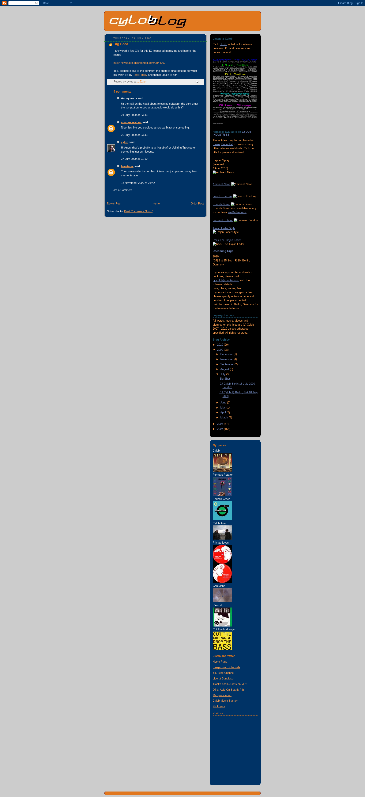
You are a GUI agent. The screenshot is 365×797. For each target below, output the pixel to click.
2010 (220, 344)
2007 (220, 429)
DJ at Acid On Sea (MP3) (228, 689)
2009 (220, 349)
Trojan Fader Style (224, 228)
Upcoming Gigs (223, 251)
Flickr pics (219, 706)
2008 (220, 423)
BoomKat (227, 144)
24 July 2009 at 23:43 (134, 115)
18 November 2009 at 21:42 (138, 182)
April (223, 412)
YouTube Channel (223, 672)
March (224, 417)
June (223, 402)
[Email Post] (197, 81)
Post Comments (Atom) (138, 211)
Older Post (197, 203)
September (227, 364)
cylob (124, 142)
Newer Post (114, 203)
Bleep (216, 144)
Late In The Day (222, 196)
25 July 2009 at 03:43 (134, 135)
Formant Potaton (223, 220)
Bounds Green (221, 204)
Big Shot (224, 378)
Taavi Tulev (140, 74)
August (225, 369)
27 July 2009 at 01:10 (134, 158)
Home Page (220, 661)
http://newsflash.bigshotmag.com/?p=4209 (139, 62)
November (227, 359)
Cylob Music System (225, 700)
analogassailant (131, 122)
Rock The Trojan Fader (227, 240)
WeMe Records (237, 212)
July (223, 374)
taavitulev (127, 166)
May (223, 407)
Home (156, 203)
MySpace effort (222, 695)
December (227, 354)
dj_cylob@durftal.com (226, 280)
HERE (223, 44)
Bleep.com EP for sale (226, 667)
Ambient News (221, 184)
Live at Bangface (223, 678)
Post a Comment (122, 190)
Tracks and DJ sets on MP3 (230, 684)
